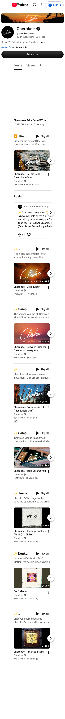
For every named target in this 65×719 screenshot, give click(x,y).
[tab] (18, 65)
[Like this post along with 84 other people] (19, 235)
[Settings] (42, 5)
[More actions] (48, 174)
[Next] (50, 160)
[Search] (35, 5)
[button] (46, 65)
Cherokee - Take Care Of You (30, 120)
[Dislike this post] (29, 235)
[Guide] (5, 5)
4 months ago (42, 206)
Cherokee (18, 181)
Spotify (7, 47)
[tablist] (32, 65)
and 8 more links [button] (19, 47)
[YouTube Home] (19, 5)
